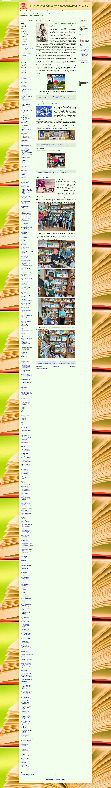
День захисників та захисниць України (25, 289)
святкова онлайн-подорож (26, 698)
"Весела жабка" (24, 78)
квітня (24, 55)
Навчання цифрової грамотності (80, 13)
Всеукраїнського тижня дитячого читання (26, 219)
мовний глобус (24, 556)
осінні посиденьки (25, 624)
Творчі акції (24, 727)
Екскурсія (24, 378)
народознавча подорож (26, 566)
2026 (23, 25)
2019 (23, 64)
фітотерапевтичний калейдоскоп (25, 752)
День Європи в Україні (67, 145)
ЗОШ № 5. (24, 418)
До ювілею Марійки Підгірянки (25, 362)
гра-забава (24, 244)
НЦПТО (23, 610)
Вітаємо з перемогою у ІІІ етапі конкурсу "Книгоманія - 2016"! (27, 190)
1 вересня (23, 85)
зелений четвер (24, 412)
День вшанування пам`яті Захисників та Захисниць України (26, 272)
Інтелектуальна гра (25, 431)
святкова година (25, 696)
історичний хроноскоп (26, 449)
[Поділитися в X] (59, 96)
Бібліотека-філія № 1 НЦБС (27, 144)
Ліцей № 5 (24, 517)
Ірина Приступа (25, 446)
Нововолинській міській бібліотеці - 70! (48, 150)
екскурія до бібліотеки (26, 373)
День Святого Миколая (26, 311)
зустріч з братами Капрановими (25, 424)
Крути (23, 476)
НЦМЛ (23, 609)
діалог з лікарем (25, 326)
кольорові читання (25, 472)
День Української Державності (25, 317)
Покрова (23, 656)
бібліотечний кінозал (26, 157)
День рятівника (25, 308)
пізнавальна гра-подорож (26, 635)
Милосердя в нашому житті (27, 541)
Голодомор (24, 240)
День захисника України (26, 287)
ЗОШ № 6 (24, 419)
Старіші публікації (72, 366)
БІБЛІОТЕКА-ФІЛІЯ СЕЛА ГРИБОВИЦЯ (84, 55)
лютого (24, 57)
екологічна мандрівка (26, 370)
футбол (23, 754)
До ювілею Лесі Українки (26, 360)
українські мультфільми (26, 741)
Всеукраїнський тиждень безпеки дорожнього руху (26, 209)
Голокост (23, 241)
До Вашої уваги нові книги (27, 339)
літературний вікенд (25, 496)
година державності (25, 224)
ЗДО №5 (23, 410)
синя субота (24, 704)
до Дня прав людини (25, 355)
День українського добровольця (25, 313)
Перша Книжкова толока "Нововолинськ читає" (26, 634)
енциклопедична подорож (26, 382)
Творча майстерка (25, 726)
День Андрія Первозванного (27, 265)
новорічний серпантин (26, 608)
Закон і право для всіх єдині (27, 397)
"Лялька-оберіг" (25, 82)
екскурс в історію (25, 376)
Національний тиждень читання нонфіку (26, 583)
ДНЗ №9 (23, 333)
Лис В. (23, 481)
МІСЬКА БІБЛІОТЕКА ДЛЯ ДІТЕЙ (85, 50)
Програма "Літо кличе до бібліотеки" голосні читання (27, 676)
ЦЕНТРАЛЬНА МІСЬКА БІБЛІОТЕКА (85, 48)
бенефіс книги (24, 133)
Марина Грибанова (25, 539)
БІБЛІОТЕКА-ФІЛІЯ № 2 (85, 51)
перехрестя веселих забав (26, 630)
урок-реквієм (24, 749)
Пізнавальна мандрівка (26, 638)
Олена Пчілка (24, 618)
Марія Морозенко (25, 540)
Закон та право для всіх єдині (27, 398)
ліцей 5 (23, 516)
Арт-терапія (24, 122)
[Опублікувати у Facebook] (60, 96)
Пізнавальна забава (25, 637)
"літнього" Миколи (25, 81)
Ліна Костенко (24, 482)
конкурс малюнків (25, 473)
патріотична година (25, 629)
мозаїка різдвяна (25, 557)
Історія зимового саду (26, 450)
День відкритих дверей (26, 268)
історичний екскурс (25, 447)
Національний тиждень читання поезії (26, 585)
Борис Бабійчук (25, 169)
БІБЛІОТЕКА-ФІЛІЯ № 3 (85, 53)
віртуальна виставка (25, 186)
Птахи (23, 677)
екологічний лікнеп (25, 371)
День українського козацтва (27, 315)
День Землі (24, 291)
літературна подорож (25, 489)
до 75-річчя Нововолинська (27, 338)
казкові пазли (24, 454)
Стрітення (24, 709)
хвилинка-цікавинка (25, 758)
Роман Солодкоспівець (26, 688)
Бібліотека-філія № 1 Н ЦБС (27, 146)
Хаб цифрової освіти (25, 755)
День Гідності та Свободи (26, 277)
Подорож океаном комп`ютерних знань (25, 646)
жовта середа (24, 387)
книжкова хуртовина (25, 468)
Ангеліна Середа (25, 121)
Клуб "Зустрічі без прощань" (34, 13)
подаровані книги (25, 641)
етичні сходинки (25, 383)
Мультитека (24, 560)
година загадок (24, 231)
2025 (23, 26)
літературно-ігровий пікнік (27, 502)
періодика (24, 632)
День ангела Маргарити (26, 260)
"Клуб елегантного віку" (59, 13)
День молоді (24, 299)
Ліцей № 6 (24, 518)
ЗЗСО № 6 (24, 414)
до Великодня (24, 341)
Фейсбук (69, 13)
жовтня (24, 36)
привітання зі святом (25, 670)
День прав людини (25, 307)
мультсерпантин (25, 561)
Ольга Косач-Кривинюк (26, 621)
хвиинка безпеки (25, 757)
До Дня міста (24, 352)
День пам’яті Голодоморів (26, 303)
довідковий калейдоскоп (26, 363)
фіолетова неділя (25, 750)
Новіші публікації (39, 366)
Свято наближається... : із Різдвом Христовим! (26, 703)
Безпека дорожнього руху (26, 130)
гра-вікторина (24, 243)
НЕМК (23, 588)
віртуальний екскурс (25, 187)
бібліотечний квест (25, 156)
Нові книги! (24, 592)
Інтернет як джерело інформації (25, 436)
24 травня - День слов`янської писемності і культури (27, 102)
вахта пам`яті (24, 173)
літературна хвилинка (26, 490)
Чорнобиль (24, 762)
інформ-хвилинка (25, 442)
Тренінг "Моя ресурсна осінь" (27, 739)
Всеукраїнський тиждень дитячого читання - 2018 (26, 216)
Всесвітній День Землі (26, 205)
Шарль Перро (24, 765)
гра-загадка (24, 245)
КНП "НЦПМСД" (25, 470)
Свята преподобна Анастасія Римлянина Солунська (27, 692)
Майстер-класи (23, 15)
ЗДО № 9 (23, 408)
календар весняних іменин (26, 457)
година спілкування (25, 237)
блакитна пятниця (25, 167)
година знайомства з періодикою (25, 233)
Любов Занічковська (25, 521)
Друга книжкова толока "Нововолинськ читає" (26, 366)
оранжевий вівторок (25, 622)
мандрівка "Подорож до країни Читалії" (26, 536)
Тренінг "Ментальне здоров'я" (36, 15)
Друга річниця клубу (25, 367)
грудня (24, 33)
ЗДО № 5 (23, 407)
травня (24, 44)
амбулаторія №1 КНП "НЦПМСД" (25, 119)
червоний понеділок (25, 761)
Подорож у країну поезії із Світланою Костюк (27, 648)
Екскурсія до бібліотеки (26, 379)
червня (24, 42)
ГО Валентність (25, 221)
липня (24, 41)
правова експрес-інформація (27, 659)
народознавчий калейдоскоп (27, 569)
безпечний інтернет (25, 132)
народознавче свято (25, 568)
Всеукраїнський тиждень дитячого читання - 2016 (26, 214)
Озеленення (24, 614)
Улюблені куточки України (27, 743)
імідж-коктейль (24, 428)
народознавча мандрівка (26, 565)
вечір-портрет (24, 177)
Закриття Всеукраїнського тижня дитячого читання (26, 400)
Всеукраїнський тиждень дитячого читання (26, 212)
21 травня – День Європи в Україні (46, 104)
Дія (22, 328)
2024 (23, 28)
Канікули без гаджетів (26, 458)
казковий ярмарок (25, 453)
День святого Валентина (26, 310)
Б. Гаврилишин (25, 125)
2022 (23, 31)
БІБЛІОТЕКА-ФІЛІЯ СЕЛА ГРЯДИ (84, 57)
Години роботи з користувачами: (76, 10)
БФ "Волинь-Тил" (25, 171)
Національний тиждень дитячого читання (26, 578)
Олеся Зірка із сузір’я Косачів (45, 21)
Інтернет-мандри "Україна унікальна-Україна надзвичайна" (26, 438)
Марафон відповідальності (26, 537)
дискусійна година (25, 325)
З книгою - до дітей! (25, 391)
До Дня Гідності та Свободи (27, 347)
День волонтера (25, 269)
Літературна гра (25, 486)
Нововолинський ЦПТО (26, 603)
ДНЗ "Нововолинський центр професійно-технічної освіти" (27, 330)
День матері (66, 363)
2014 (23, 72)
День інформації (25, 293)
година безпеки (25, 223)
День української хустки (26, 321)
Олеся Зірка (66, 97)
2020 (23, 62)
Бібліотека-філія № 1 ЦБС (26, 145)
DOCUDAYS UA (25, 768)
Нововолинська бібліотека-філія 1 (28, 774)
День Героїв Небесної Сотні (27, 275)
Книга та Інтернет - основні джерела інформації (27, 466)
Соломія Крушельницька (26, 706)
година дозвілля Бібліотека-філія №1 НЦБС (27, 228)
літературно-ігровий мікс (26, 500)
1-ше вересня (24, 86)
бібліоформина (24, 160)
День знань (24, 292)
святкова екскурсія (25, 697)
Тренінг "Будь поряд (25, 735)
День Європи (24, 284)
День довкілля (24, 283)
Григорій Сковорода (25, 247)
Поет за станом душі (25, 650)
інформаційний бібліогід (26, 443)
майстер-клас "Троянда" (26, 532)
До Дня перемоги (25, 353)
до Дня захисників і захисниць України (25, 349)
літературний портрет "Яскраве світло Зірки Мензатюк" (26, 498)
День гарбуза (24, 274)
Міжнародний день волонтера (27, 545)
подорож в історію (25, 642)
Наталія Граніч (24, 572)
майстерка (24, 534)
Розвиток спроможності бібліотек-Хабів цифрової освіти (26, 686)
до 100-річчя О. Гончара (26, 334)
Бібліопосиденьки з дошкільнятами (25, 142)
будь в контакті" (25, 170)
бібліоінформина (25, 140)
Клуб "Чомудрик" (47, 13)
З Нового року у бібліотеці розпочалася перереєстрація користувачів (27, 393)
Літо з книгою (24, 510)
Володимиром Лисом (26, 196)
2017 (23, 67)
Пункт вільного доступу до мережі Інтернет (57, 10)
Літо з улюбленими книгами (27, 511)
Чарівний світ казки (25, 759)
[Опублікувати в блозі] (58, 96)
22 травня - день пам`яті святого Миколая (26, 94)
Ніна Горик (24, 589)
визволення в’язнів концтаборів (25, 179)
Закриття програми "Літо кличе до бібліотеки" (26, 403)
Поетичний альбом (25, 652)
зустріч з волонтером (26, 426)
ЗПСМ (23, 422)
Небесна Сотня (24, 586)
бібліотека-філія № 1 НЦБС (27, 154)
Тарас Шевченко (25, 718)
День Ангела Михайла (26, 261)
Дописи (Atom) (44, 368)
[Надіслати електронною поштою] (57, 96)
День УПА (24, 322)
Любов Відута (24, 520)
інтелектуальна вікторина (26, 430)
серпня (24, 39)
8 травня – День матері (43, 177)
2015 (23, 70)
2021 (23, 60)
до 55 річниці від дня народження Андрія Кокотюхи (27, 337)
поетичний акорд (25, 651)
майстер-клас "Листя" (26, 526)
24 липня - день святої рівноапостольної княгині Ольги (26, 99)
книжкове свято (25, 469)
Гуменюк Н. (24, 248)
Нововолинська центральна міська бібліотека (27, 594)
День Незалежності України (27, 300)
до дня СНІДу (24, 356)
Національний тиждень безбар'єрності (26, 576)
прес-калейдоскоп (25, 669)
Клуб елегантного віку (26, 464)
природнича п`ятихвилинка (27, 671)
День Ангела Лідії (25, 259)
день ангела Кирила (25, 257)
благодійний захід (25, 166)
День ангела (24, 253)
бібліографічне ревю (25, 137)
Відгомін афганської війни (26, 183)
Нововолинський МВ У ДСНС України (26, 597)
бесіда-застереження (25, 134)
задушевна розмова (25, 395)
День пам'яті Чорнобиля (26, 306)
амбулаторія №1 (25, 117)
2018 (23, 65)
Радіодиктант (24, 681)
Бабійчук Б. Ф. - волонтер (26, 129)
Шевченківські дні (25, 766)
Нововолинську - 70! (25, 606)
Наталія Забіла (24, 573)
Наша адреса (23, 13)
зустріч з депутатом (25, 427)
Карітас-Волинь (25, 460)
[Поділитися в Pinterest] (61, 96)
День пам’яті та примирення (27, 304)
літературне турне (25, 494)
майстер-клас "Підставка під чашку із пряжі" (27, 528)
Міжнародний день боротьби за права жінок (27, 544)
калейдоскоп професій (26, 456)
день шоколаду (24, 324)
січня (24, 58)
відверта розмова (25, 182)
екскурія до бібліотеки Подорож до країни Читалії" (27, 375)
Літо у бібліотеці (25, 514)
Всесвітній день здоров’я (26, 201)
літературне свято (25, 493)
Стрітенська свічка (25, 711)
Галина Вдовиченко (25, 220)
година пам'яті (24, 236)
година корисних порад (26, 234)
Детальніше (82, 64)
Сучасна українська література (25, 713)
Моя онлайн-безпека (25, 559)
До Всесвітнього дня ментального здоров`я (26, 343)
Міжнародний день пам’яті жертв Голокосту (27, 552)
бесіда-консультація (25, 136)
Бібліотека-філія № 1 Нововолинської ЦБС (46, 172)
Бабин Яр (23, 126)
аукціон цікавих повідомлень (27, 123)
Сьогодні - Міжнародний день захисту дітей (26, 717)
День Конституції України (26, 295)
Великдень (24, 174)
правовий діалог (25, 660)
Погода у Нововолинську (83, 62)
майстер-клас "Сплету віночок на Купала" (26, 531)
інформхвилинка (25, 445)
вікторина (24, 185)
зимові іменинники (25, 415)
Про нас (32, 10)
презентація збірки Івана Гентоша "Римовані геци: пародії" (26, 664)
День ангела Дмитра (25, 256)
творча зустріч (24, 720)
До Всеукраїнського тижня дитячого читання (26, 345)
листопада (25, 34)
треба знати (24, 732)
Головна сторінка (24, 10)
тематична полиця (25, 728)
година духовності (25, 229)
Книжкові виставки (40, 10)
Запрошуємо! (24, 404)
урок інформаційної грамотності (25, 745)
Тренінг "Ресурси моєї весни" (27, 740)
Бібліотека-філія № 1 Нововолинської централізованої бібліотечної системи (51, 97)
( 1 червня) (24, 83)
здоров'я (23, 411)
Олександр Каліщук (25, 617)
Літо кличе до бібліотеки (26, 513)
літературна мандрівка (26, 487)
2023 (23, 30)
